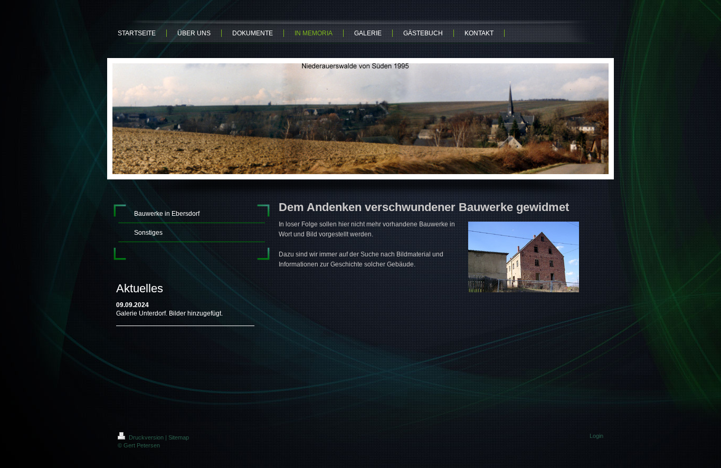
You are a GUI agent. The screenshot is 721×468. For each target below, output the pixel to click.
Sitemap (178, 437)
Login (596, 436)
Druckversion (146, 437)
